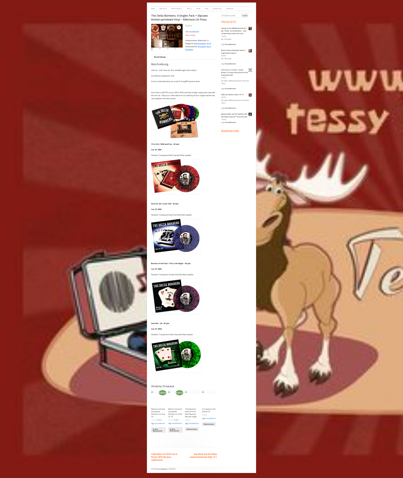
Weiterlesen (192, 429)
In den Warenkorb (157, 430)
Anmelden (172, 469)
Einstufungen (176, 9)
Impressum (229, 9)
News (152, 9)
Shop (188, 9)
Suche (245, 15)
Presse (198, 9)
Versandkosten (194, 31)
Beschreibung (160, 57)
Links (206, 9)
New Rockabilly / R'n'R (202, 43)
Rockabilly (202, 46)
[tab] (159, 57)
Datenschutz (217, 9)
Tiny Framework (162, 469)
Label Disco (163, 9)
